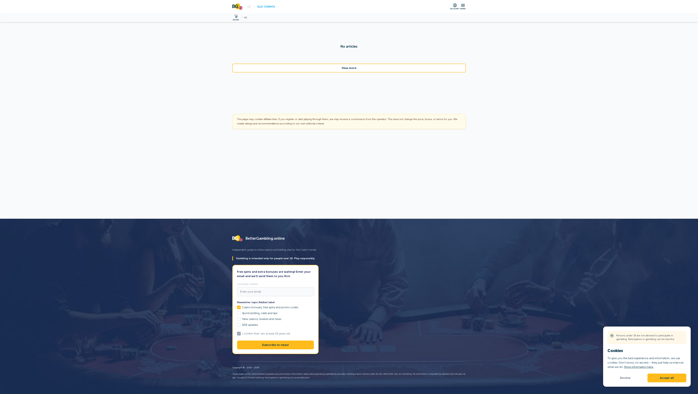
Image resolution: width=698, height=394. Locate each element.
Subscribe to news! (275, 345)
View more (349, 68)
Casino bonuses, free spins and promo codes (270, 307)
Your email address (247, 284)
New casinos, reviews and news (261, 319)
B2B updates (250, 324)
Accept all (667, 378)
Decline (625, 378)
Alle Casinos (266, 6)
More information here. (639, 366)
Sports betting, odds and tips (259, 313)
